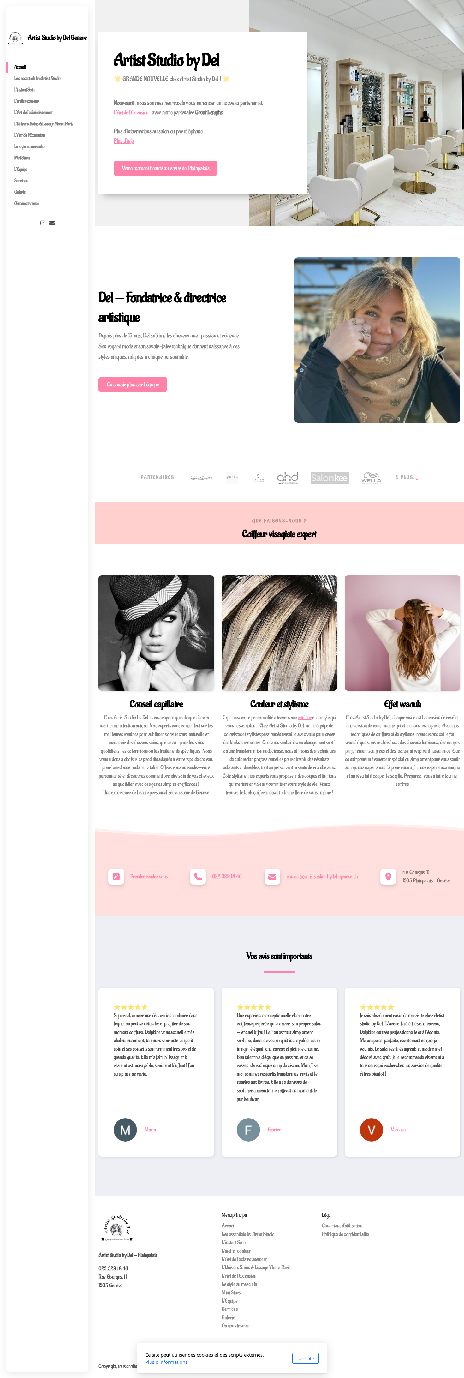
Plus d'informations (166, 1362)
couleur (305, 717)
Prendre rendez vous (148, 876)
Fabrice (274, 1129)
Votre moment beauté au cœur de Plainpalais (165, 168)
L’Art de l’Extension (131, 112)
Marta (150, 1129)
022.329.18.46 (226, 876)
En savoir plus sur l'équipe (133, 384)
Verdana (398, 1129)
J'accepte (305, 1358)
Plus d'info (124, 141)
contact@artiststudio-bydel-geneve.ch (322, 876)
